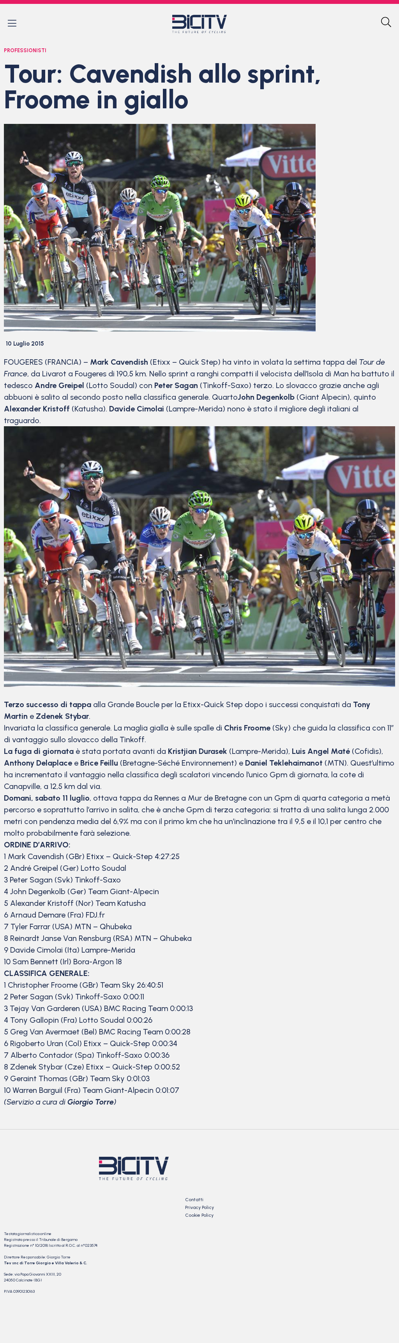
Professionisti (25, 50)
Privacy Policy (199, 1207)
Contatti (194, 1199)
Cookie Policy (199, 1215)
